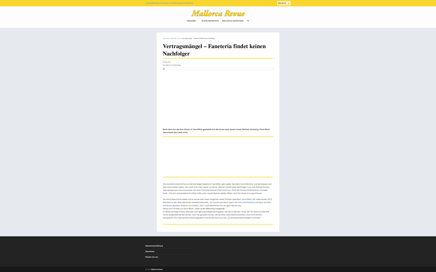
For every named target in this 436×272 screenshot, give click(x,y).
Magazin (191, 21)
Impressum (149, 251)
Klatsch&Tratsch (210, 21)
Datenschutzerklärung (154, 246)
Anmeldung (188, 3)
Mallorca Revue (157, 269)
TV (248, 21)
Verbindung (176, 3)
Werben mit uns (151, 257)
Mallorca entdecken (232, 21)
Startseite (166, 38)
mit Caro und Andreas (244, 202)
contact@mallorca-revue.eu (157, 3)
